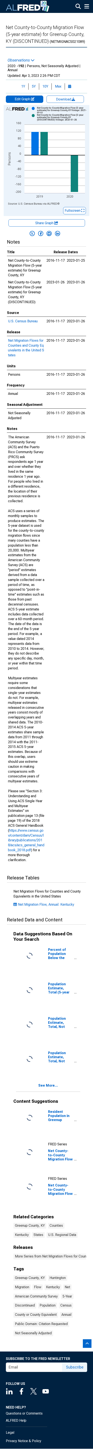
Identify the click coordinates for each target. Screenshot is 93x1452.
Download (64, 99)
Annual (66, 1315)
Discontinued (25, 1305)
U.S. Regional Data (62, 1235)
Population (48, 1305)
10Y (45, 86)
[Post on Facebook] (40, 233)
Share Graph (44, 223)
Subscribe (74, 1367)
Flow (37, 1287)
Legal (10, 1432)
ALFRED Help (16, 1420)
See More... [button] (48, 1085)
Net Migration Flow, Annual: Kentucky (46, 904)
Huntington (58, 1278)
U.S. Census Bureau (23, 321)
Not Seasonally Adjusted (33, 1333)
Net (67, 1287)
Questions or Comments (24, 1413)
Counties (56, 1225)
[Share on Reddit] (49, 233)
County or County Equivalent (36, 1315)
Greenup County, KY (30, 1225)
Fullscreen (73, 211)
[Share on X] (32, 233)
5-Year (67, 1296)
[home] (28, 6)
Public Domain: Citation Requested (41, 1324)
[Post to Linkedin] (57, 233)
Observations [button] (19, 60)
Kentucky (22, 1235)
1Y (23, 86)
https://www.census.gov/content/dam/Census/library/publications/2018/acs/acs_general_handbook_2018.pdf (26, 840)
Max (58, 86)
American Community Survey (36, 1296)
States (38, 1235)
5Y (34, 86)
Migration (22, 1287)
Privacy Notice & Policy (23, 1441)
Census (66, 1305)
